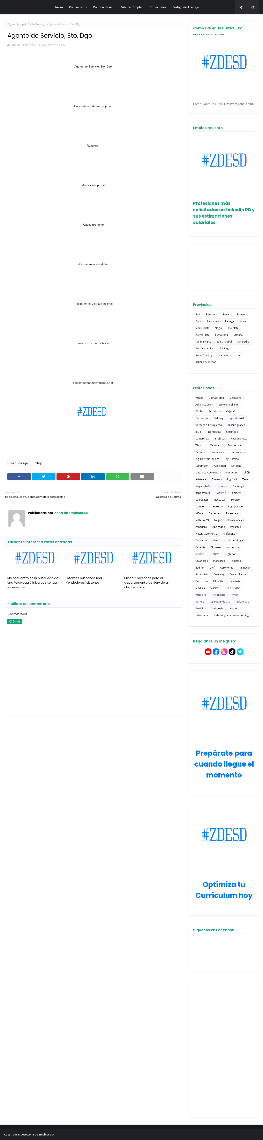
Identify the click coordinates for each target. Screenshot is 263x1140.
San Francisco (203, 341)
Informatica (238, 452)
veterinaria (201, 615)
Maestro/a (220, 499)
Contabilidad (216, 398)
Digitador (230, 554)
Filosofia (218, 581)
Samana (238, 335)
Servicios (200, 608)
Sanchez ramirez (205, 348)
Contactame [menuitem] (78, 7)
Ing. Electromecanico (207, 459)
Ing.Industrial (236, 418)
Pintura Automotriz (206, 533)
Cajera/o (231, 411)
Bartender (215, 513)
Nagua (219, 328)
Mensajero (216, 445)
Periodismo (218, 595)
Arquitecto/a (202, 486)
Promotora (234, 445)
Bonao (241, 314)
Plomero (216, 547)
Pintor (234, 595)
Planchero (219, 561)
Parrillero (200, 595)
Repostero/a (202, 493)
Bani (198, 314)
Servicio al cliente (229, 404)
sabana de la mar (205, 362)
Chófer (247, 472)
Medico (235, 499)
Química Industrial (220, 601)
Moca (243, 321)
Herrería (218, 506)
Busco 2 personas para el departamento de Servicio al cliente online (146, 582)
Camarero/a (202, 438)
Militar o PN (202, 520)
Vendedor (232, 472)
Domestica (214, 432)
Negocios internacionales (229, 520)
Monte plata (202, 328)
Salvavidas (243, 601)
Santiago (225, 348)
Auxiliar (199, 554)
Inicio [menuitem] (59, 7)
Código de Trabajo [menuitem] (185, 7)
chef (212, 567)
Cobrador (201, 540)
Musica (214, 588)
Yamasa (223, 355)
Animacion (245, 567)
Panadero (201, 527)
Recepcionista (239, 438)
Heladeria (234, 581)
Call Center (201, 499)
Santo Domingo (37, 24)
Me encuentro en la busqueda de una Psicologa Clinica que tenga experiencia (32, 582)
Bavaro (227, 314)
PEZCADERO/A (232, 588)
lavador (233, 608)
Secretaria (215, 411)
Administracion (204, 404)
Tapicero (236, 561)
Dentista (214, 554)
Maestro (217, 540)
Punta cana (221, 335)
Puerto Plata (202, 335)
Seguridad (232, 432)
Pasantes (235, 527)
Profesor (220, 438)
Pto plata (233, 328)
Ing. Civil (232, 479)
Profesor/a (229, 533)
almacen (236, 493)
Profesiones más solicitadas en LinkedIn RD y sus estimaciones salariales (224, 212)
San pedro (243, 341)
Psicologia (239, 486)
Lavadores (201, 561)
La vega (229, 321)
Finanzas (217, 479)
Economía (221, 486)
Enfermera (232, 513)
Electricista (201, 581)
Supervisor (201, 465)
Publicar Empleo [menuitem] (131, 7)
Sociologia (217, 608)
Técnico (199, 445)
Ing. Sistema (232, 459)
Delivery (218, 418)
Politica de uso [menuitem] (103, 7)
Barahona (212, 314)
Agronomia (226, 567)
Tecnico (246, 479)
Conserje (221, 493)
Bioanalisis (201, 574)
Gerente (200, 452)
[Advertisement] (224, 1048)
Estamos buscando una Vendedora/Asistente (84, 580)
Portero (199, 601)
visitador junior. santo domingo (231, 615)
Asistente (200, 479)
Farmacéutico (218, 452)
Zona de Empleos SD (26, 7)
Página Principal (16, 24)
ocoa (237, 355)
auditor (199, 567)
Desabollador (238, 574)
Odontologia (235, 540)
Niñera (199, 513)
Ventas (199, 398)
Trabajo (38, 463)
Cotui (198, 321)
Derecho (236, 465)
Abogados (218, 527)
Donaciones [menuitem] (158, 7)
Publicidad (219, 465)
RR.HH (199, 432)
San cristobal (224, 341)
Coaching (218, 574)
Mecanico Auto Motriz (208, 472)
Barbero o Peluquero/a (209, 425)
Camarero (201, 506)
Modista (200, 588)
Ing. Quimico (235, 506)
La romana (213, 321)
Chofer (199, 411)
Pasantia (200, 547)
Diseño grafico (236, 425)
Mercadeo (235, 398)
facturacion (233, 547)
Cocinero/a (201, 418)
